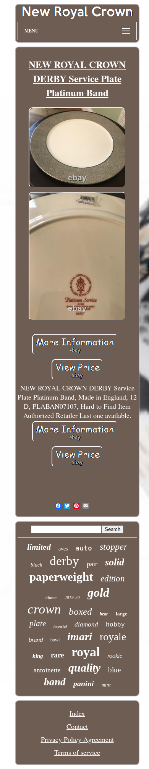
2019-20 (72, 597)
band (55, 682)
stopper (113, 547)
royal (85, 652)
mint (106, 685)
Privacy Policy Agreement (77, 739)
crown (44, 609)
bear (104, 614)
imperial (60, 626)
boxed (80, 611)
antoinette (47, 670)
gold (98, 592)
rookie (114, 655)
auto (83, 548)
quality (84, 667)
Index (77, 713)
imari (79, 636)
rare (57, 655)
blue (114, 670)
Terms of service (77, 752)
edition (112, 578)
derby (64, 561)
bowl (55, 640)
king (37, 656)
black (36, 565)
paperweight (61, 576)
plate (37, 623)
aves (63, 549)
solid (114, 562)
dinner (51, 597)
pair (92, 564)
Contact (77, 726)
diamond (86, 624)
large (121, 614)
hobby (115, 625)
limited (39, 547)
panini (83, 683)
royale (113, 637)
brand (36, 639)
